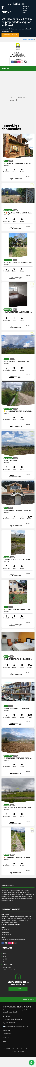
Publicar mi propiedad (10, 35)
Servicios (24, 8)
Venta (4, 956)
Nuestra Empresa (7, 964)
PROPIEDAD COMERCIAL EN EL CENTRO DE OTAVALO (18, 708)
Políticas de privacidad (9, 970)
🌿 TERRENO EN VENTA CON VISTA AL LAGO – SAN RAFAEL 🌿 (18, 758)
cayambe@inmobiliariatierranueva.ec (13, 939)
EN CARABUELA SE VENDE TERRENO (17, 361)
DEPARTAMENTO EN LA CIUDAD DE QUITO (18, 312)
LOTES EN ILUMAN (10, 461)
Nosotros (24, 10)
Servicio (4, 959)
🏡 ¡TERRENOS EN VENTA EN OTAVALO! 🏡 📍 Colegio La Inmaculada (18, 857)
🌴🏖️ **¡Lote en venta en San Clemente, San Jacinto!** (18, 213)
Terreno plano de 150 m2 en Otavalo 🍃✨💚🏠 (18, 560)
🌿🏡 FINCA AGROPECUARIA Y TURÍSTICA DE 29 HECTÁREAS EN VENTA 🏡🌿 (18, 609)
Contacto (24, 12)
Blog (3, 962)
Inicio (22, 4)
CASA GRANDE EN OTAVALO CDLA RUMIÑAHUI (18, 510)
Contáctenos (6, 967)
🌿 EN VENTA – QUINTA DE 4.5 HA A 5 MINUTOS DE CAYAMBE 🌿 (18, 163)
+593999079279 (18, 56)
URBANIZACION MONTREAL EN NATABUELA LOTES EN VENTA (18, 808)
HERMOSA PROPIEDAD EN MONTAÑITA (18, 262)
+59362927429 (19, 55)
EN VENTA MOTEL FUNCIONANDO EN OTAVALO (18, 659)
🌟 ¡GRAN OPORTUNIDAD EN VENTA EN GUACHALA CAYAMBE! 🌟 (18, 411)
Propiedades (25, 6)
